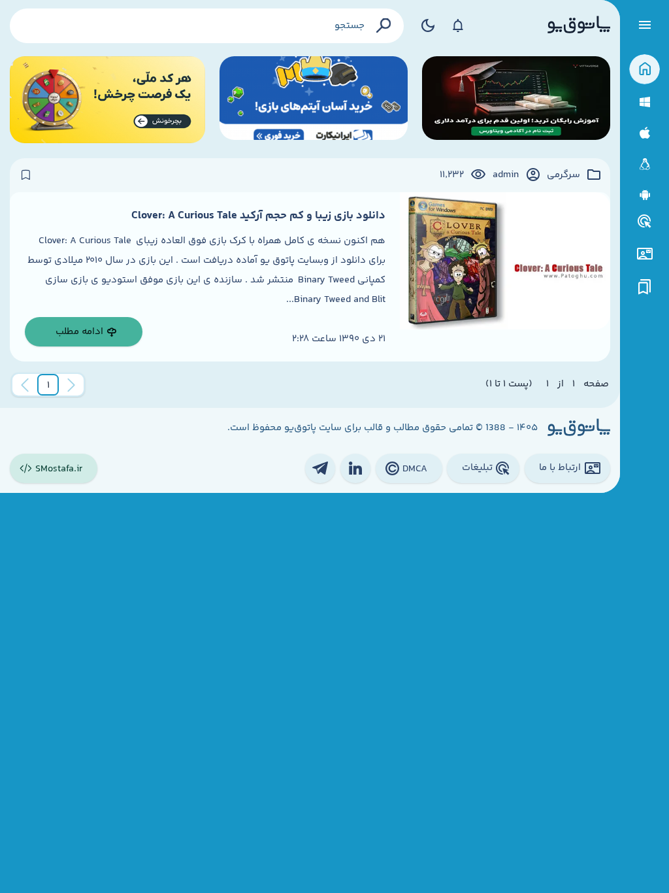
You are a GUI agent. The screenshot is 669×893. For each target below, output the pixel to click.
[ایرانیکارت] (314, 99)
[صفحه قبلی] (71, 385)
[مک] (644, 133)
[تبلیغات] (644, 221)
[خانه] (644, 69)
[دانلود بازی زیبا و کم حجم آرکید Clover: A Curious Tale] (505, 277)
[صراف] (107, 99)
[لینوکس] (644, 164)
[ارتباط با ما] (644, 254)
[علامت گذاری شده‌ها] (645, 287)
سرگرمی (563, 175)
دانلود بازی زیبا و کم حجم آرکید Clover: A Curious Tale (258, 215)
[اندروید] (644, 195)
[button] (48, 385)
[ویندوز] (644, 102)
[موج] (516, 99)
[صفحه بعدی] (24, 385)
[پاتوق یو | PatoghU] (578, 25)
